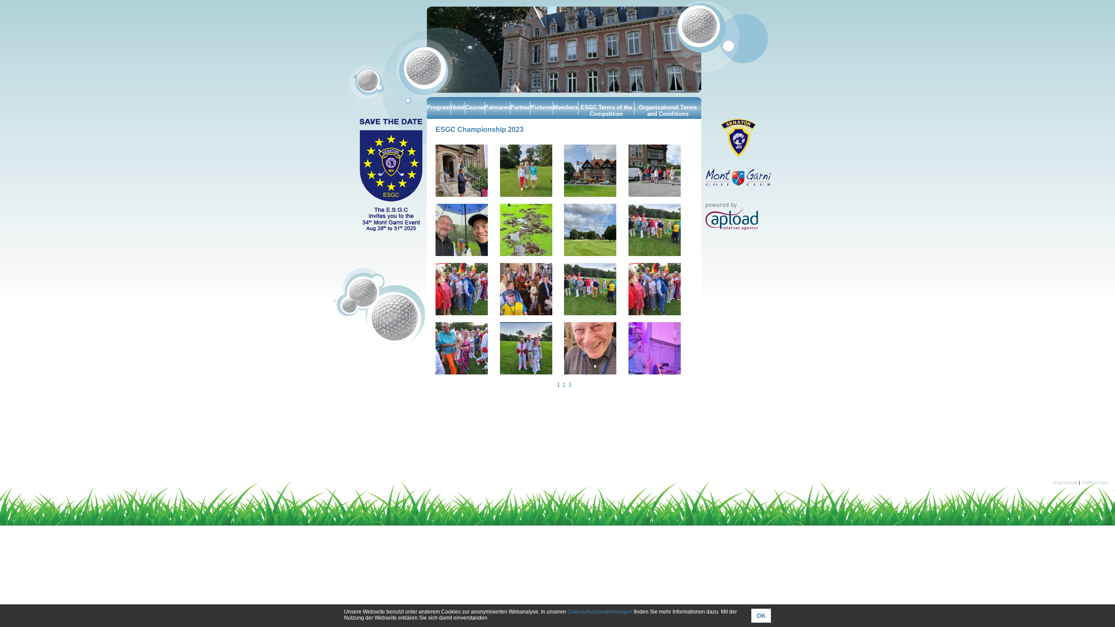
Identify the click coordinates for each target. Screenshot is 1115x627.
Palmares (497, 107)
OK (761, 615)
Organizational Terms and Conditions (668, 110)
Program (438, 107)
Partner (520, 107)
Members (565, 107)
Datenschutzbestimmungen (600, 612)
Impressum (1066, 482)
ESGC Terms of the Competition (606, 110)
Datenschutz (1094, 482)
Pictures (541, 107)
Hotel (458, 107)
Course (474, 107)
